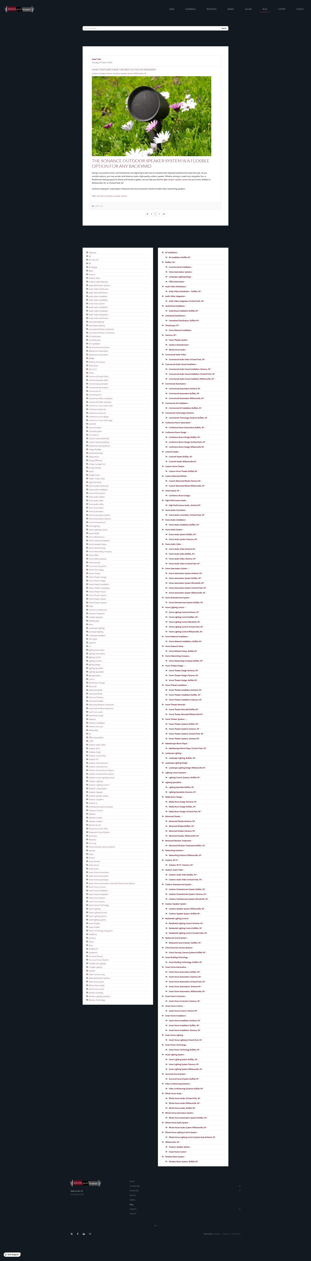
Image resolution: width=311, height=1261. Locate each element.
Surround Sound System (99, 960)
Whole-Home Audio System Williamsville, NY (187, 1127)
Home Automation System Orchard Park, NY (187, 588)
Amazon (92, 274)
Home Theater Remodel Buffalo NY (183, 709)
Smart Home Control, (174, 1006)
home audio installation (98, 489)
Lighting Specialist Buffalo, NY (181, 787)
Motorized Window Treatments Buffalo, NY (187, 845)
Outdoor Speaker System (102, 73)
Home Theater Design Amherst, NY (183, 670)
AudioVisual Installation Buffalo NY (183, 311)
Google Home (94, 475)
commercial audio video (98, 380)
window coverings (96, 992)
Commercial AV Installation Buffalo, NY (185, 408)
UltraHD (92, 971)
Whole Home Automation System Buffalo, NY (188, 1118)
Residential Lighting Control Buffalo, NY (185, 928)
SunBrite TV (93, 949)
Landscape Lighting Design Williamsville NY (187, 767)
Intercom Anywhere (97, 613)
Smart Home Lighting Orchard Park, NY (185, 1040)
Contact (300, 9)
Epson (91, 471)
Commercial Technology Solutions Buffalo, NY (188, 417)
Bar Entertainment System (99, 347)
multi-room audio (96, 712)
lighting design (94, 664)
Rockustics (93, 836)
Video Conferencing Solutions (177, 1083)
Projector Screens (96, 810)
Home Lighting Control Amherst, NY (184, 612)
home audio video (96, 500)
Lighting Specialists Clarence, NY (182, 792)
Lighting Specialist (96, 668)
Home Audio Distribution (99, 486)
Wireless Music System (174, 1156)
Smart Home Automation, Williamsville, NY (187, 991)
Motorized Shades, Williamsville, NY (184, 836)
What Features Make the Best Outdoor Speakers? (124, 69)
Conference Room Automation (177, 422)
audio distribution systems (99, 285)
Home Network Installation (180, 330)
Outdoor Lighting (96, 781)
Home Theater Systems (175, 719)
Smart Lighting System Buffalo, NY (183, 1059)
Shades (92, 858)
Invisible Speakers (96, 617)
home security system (97, 566)
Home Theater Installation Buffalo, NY (184, 695)
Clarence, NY (170, 335)
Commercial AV (95, 391)
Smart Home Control (97, 887)
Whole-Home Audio (97, 985)
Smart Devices (94, 861)
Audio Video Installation (98, 300)
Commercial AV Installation (180, 267)
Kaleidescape (94, 621)
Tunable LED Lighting (97, 963)
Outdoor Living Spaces (98, 788)
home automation (96, 511)
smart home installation (98, 890)
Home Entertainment (97, 522)
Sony (91, 945)
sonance (101, 196)
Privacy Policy (236, 1234)
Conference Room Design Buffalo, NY (184, 437)
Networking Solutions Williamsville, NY (185, 855)
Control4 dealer (95, 427)
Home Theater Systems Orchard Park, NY (186, 733)
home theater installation (99, 584)
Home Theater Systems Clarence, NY (184, 729)
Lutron (91, 679)
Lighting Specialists (96, 672)
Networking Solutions (174, 850)
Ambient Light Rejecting (98, 281)
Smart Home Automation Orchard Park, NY (187, 981)
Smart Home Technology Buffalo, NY (184, 1049)
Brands (231, 9)
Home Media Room (96, 537)
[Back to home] (20, 9)
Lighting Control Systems (175, 772)
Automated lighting (96, 322)
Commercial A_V (95, 395)
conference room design (99, 416)
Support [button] (281, 9)
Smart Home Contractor (175, 996)
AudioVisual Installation (175, 306)
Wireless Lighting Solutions (99, 996)
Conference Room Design (176, 432)
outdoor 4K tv (94, 748)
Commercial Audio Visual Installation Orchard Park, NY (191, 374)
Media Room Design (97, 683)
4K (90, 256)
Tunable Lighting (95, 967)
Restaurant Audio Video (98, 828)
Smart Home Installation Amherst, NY (184, 1020)
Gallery (248, 9)
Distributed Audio (96, 453)
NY (90, 734)
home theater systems (98, 602)
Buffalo (91, 358)
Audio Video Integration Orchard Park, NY (186, 301)
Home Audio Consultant (175, 510)
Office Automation (96, 737)
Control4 (92, 424)
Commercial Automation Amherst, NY (184, 388)
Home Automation (96, 508)
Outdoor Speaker (96, 792)
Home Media (94, 533)
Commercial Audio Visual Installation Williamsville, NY (191, 379)
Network (92, 719)
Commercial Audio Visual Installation (180, 364)
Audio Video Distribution (99, 289)
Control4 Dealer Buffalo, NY (180, 456)
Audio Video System (97, 303)
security (92, 850)
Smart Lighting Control (98, 912)
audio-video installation (98, 307)
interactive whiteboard (98, 610)
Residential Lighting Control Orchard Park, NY (188, 933)
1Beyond (92, 252)
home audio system (97, 497)
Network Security (96, 726)
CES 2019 (93, 369)
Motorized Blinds (95, 690)
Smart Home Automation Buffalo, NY (184, 972)
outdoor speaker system (117, 196)
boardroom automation (98, 354)
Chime (91, 373)
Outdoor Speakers (96, 799)
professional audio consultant (101, 807)
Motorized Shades (96, 697)
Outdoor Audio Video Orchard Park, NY (185, 879)
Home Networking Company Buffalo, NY (186, 661)
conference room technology (100, 420)
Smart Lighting (94, 909)
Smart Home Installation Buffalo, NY (184, 1025)
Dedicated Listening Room (99, 446)
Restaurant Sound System (99, 832)
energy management (97, 464)
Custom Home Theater (174, 466)
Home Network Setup (97, 544)
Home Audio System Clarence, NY (183, 539)
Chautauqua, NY (172, 325)
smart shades (94, 927)
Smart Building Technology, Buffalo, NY (185, 962)
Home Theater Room (97, 591)
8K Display (93, 267)
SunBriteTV (93, 952)
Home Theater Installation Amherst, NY (185, 690)
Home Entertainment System (177, 597)
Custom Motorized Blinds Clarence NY (184, 481)
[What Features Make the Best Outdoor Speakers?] (151, 116)
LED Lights (93, 639)
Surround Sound (95, 956)
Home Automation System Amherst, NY (185, 573)
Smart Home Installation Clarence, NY (184, 1030)
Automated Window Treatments (102, 333)
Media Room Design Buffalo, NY (182, 806)
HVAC (91, 606)
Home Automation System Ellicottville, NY (186, 583)
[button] (155, 1225)
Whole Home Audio (173, 1093)
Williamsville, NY (172, 1142)
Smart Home (94, 865)
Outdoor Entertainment (98, 763)
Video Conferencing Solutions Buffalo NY (186, 1088)
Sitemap (225, 1234)
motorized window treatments (101, 708)
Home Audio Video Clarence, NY (182, 558)
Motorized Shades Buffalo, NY (181, 826)
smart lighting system (97, 920)
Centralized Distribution (175, 315)
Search (223, 28)
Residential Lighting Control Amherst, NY (186, 923)
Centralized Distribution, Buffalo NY (184, 320)
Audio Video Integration (175, 296)
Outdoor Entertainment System (101, 770)
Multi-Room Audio (96, 715)
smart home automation (99, 876)
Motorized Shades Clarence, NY (182, 831)
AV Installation (94, 343)
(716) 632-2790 (76, 1194)
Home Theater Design (98, 577)
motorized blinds (95, 693)
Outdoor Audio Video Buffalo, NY (183, 874)
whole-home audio (96, 989)
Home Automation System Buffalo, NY (185, 578)
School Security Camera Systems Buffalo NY (187, 952)
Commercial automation (98, 384)
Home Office (94, 555)
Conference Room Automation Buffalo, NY (186, 427)
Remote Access (95, 825)
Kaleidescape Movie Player (176, 743)
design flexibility (95, 449)
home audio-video (96, 504)
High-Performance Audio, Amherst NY (184, 505)
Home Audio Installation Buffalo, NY (184, 524)
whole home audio (96, 982)
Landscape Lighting (96, 628)
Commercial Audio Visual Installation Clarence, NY (190, 369)
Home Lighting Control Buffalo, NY (183, 617)
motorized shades (96, 701)
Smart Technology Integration (101, 930)
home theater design (97, 580)
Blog (265, 9)
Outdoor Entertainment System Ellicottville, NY (188, 899)
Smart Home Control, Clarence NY (183, 1011)
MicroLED (93, 686)
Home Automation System (99, 515)
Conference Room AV (97, 409)
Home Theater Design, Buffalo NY (183, 680)
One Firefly (215, 1234)
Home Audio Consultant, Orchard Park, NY (186, 515)
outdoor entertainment (98, 766)
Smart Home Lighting (174, 1035)
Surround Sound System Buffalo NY (184, 1079)
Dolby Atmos (94, 456)
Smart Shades (94, 923)
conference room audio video (101, 405)
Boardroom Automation (98, 351)
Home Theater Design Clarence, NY (183, 675)
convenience (94, 435)
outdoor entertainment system (101, 774)
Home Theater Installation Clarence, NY (185, 699)
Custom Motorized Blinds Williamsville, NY (186, 486)
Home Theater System (98, 595)
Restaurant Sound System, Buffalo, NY (185, 942)
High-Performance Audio (175, 500)
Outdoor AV (93, 759)
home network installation (99, 540)
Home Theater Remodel (175, 704)
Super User (96, 59)
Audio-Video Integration (98, 314)
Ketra (91, 624)
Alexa (91, 271)
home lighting (94, 526)
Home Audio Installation (175, 520)
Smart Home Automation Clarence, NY (185, 977)
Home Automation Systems (100, 518)
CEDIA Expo (93, 365)
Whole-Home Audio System (176, 1122)
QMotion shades (95, 817)
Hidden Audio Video (97, 478)
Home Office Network (97, 559)
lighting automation (96, 650)
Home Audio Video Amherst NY (182, 549)
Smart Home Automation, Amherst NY (185, 986)
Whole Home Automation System (179, 1113)
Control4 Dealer (172, 452)
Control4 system (95, 431)
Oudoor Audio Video (97, 745)
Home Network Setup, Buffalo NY (183, 651)
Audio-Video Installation (98, 311)
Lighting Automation (97, 653)
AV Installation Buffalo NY (179, 257)
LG (90, 646)
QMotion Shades (95, 821)
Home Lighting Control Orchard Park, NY (186, 627)
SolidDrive (93, 934)
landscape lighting (96, 631)
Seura (91, 854)
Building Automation (97, 362)
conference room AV (97, 413)
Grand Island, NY (172, 490)
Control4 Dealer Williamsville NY (182, 461)
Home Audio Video (173, 544)
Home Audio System (97, 493)
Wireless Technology (97, 1000)
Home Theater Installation (99, 588)
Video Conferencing (97, 974)
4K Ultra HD (94, 260)
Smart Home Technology (99, 905)
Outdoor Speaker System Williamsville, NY (130, 73)
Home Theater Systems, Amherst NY (184, 738)
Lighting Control (95, 661)
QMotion (92, 814)
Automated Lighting (97, 325)
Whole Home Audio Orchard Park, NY (184, 1098)
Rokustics (92, 839)
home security (94, 562)
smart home (94, 868)
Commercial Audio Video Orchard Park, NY (186, 359)
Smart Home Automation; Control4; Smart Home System (112, 883)
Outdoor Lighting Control (99, 785)
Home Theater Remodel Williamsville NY (186, 714)
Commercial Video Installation (101, 398)
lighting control (95, 657)
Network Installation (97, 723)
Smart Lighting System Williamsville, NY (185, 1069)
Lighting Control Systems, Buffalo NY (184, 777)
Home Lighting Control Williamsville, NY (185, 631)
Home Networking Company (100, 551)
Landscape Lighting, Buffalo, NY (182, 758)
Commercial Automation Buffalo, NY (184, 393)
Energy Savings (95, 467)
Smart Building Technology (176, 957)
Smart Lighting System (98, 916)
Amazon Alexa (94, 278)
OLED (91, 741)
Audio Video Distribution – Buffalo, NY (185, 291)
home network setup (97, 548)
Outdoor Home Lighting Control (102, 777)
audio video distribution (98, 292)
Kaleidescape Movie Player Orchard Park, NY (187, 748)
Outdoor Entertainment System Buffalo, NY (187, 889)
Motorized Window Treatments (101, 704)
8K (90, 263)
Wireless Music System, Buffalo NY (183, 1161)
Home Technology (96, 570)
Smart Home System (97, 898)
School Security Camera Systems (102, 847)
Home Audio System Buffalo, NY (182, 534)
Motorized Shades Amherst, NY (182, 821)
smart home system (97, 901)
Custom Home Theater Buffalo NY (183, 471)
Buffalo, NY (170, 262)
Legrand (92, 642)
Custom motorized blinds (99, 438)
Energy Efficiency (95, 460)
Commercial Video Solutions (100, 402)
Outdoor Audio (95, 752)
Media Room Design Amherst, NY (182, 802)
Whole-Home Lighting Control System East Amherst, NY (192, 1137)
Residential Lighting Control (177, 918)
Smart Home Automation (99, 872)
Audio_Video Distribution (99, 318)
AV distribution (95, 340)
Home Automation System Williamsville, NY (187, 592)
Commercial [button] (190, 9)
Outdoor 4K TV (171, 860)
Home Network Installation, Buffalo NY (185, 641)
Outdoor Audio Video (97, 755)
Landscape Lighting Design (180, 277)
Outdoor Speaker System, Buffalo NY (184, 913)
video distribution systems (99, 978)
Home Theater (94, 573)
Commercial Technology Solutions (179, 413)
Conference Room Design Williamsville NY (186, 447)
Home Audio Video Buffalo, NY (181, 554)
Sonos (91, 941)
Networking (93, 730)
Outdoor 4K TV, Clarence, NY (181, 865)
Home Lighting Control (98, 529)
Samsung (92, 843)
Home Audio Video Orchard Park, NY (184, 563)
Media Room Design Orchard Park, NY (185, 811)
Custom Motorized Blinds (99, 442)
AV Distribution (95, 336)
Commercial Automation (98, 387)
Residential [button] (212, 9)
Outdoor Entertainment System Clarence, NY (187, 894)
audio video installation (98, 296)
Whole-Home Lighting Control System (181, 1132)
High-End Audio (95, 482)
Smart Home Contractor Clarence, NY (184, 1001)
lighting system (95, 675)
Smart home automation (99, 879)
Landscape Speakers (97, 635)
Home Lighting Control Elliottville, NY (184, 622)
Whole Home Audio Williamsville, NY (184, 1103)
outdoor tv (93, 803)
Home (171, 9)
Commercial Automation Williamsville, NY (186, 398)
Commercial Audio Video (99, 376)
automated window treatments (101, 329)
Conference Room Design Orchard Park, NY (187, 442)
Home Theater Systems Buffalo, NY (183, 724)
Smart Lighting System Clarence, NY (184, 1064)
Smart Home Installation (98, 894)
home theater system (97, 599)
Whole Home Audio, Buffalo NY (182, 1108)
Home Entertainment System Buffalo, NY (186, 602)
